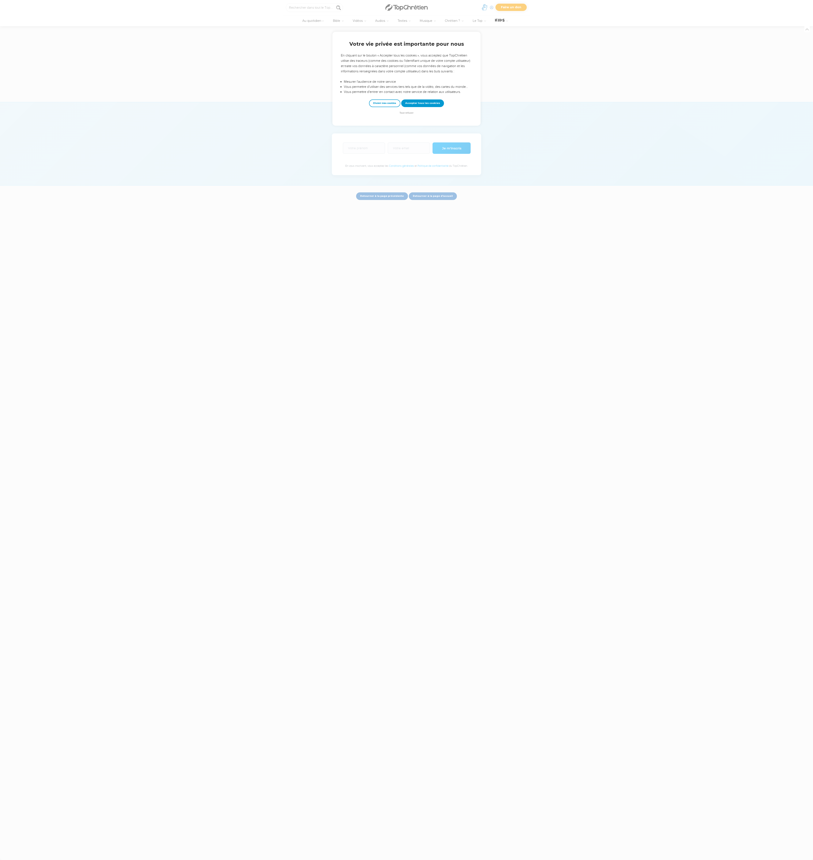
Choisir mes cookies (384, 103)
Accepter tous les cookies (422, 103)
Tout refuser (406, 113)
